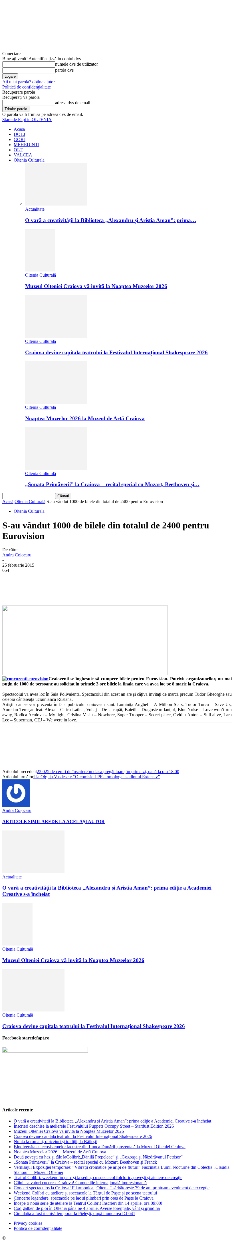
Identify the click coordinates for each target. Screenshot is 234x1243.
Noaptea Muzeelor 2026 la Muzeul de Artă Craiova (85, 418)
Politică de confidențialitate (26, 87)
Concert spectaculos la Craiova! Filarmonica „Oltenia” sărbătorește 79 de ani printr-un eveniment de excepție (111, 1187)
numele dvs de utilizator (76, 64)
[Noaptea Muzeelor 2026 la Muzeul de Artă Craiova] (56, 402)
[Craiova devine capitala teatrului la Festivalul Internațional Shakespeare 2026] (56, 336)
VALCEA (23, 154)
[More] (145, 589)
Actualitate (35, 209)
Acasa (19, 129)
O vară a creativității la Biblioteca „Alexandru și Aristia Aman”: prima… (110, 220)
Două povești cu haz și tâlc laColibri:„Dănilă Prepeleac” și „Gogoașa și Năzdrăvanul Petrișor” (98, 1156)
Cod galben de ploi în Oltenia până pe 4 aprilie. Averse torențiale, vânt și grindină (87, 1208)
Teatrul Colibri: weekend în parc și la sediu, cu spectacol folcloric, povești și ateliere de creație (98, 1177)
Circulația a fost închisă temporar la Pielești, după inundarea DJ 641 (74, 1213)
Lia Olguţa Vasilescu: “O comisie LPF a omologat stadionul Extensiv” (96, 776)
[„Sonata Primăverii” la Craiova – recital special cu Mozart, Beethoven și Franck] (56, 468)
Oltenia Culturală (29, 160)
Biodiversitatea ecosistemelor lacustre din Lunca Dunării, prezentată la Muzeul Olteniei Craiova (99, 1146)
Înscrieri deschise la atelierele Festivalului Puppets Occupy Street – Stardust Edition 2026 (94, 1126)
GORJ (19, 139)
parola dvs (64, 70)
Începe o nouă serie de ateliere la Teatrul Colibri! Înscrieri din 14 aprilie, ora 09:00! (88, 1203)
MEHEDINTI (26, 144)
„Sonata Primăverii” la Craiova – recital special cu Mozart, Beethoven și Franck (85, 1162)
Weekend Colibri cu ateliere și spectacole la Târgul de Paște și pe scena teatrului (85, 1192)
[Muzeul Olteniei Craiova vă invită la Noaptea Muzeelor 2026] (40, 269)
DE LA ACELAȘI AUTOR (78, 821)
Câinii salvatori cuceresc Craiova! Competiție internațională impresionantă (80, 1182)
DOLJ (19, 134)
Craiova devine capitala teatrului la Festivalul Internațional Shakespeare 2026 (116, 352)
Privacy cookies (28, 1223)
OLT (18, 149)
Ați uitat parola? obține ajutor (28, 81)
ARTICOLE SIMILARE (26, 821)
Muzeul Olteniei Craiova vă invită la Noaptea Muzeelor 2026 (96, 286)
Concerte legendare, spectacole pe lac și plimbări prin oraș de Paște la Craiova (84, 1198)
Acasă (7, 501)
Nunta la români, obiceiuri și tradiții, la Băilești (55, 1141)
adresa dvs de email (72, 102)
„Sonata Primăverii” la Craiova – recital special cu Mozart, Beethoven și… (112, 484)
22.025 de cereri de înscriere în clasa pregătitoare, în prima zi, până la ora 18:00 (108, 771)
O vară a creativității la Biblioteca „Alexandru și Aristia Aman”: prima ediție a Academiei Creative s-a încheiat (112, 1121)
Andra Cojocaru (16, 554)
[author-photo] (16, 805)
